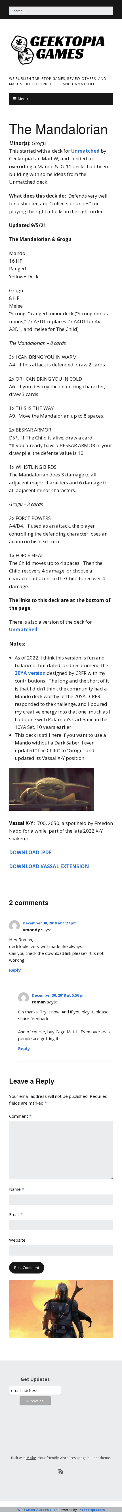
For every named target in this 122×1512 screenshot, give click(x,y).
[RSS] (61, 1471)
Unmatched (85, 151)
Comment (20, 1116)
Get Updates (35, 1379)
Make (31, 1457)
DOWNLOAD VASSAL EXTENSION (49, 866)
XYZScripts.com (92, 1509)
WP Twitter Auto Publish (37, 1509)
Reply (15, 970)
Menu (23, 98)
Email (16, 1214)
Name (16, 1189)
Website (17, 1240)
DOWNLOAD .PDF (30, 852)
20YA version (30, 673)
